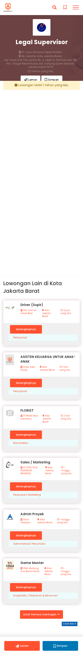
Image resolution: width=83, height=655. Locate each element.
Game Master (32, 563)
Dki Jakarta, (28, 56)
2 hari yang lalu (66, 417)
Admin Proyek (32, 514)
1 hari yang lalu (65, 369)
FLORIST (27, 410)
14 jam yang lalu (65, 312)
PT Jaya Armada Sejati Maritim (41, 52)
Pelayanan (20, 337)
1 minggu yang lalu (66, 470)
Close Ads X (69, 623)
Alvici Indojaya (25, 521)
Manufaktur (20, 443)
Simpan (53, 79)
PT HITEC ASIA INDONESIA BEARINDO (29, 470)
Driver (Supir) (31, 305)
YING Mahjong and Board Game (29, 570)
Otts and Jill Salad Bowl (28, 312)
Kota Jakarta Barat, (49, 56)
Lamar (32, 79)
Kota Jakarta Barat (46, 313)
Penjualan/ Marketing (27, 495)
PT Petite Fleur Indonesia (29, 417)
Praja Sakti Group (27, 369)
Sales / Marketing (35, 462)
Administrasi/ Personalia (29, 544)
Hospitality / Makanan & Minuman (35, 595)
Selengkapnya (26, 329)
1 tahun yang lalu (41, 71)
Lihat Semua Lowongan (40, 614)
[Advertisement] (41, 134)
